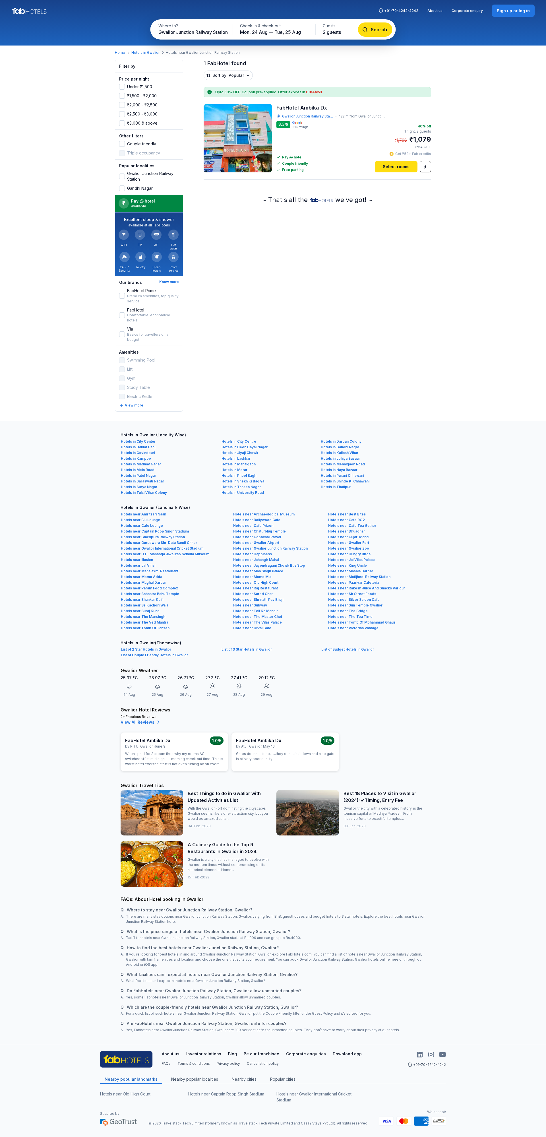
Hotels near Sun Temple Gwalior (355, 605)
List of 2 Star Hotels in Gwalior (146, 649)
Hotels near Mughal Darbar (143, 582)
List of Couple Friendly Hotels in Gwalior (154, 655)
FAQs (166, 1063)
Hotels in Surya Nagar (139, 487)
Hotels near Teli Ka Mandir (255, 611)
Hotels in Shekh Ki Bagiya (243, 481)
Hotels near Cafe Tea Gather (352, 525)
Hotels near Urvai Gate (252, 628)
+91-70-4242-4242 (401, 11)
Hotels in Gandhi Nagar (340, 447)
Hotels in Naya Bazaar (339, 470)
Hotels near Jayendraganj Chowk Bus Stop (269, 565)
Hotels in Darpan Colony (341, 441)
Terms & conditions (193, 1063)
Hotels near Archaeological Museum (264, 514)
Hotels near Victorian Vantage (353, 628)
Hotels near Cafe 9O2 (346, 520)
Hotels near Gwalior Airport (256, 542)
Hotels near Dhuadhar (346, 531)
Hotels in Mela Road (137, 470)
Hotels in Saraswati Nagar (142, 481)
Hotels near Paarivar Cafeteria (353, 582)
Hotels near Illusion (137, 560)
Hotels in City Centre (239, 441)
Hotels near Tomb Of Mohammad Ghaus (362, 622)
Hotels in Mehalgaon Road (343, 464)
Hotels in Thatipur (336, 487)
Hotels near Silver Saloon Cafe (354, 599)
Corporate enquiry (467, 11)
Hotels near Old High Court (255, 582)
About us (434, 11)
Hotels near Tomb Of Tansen (145, 628)
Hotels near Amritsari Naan (143, 514)
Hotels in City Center (138, 441)
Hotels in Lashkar (236, 458)
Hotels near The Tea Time (350, 616)
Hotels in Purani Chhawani (342, 475)
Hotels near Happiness (252, 554)
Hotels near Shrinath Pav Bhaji (258, 599)
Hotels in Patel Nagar (138, 475)
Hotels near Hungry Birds (349, 554)
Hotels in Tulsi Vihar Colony (144, 492)
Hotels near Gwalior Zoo (348, 548)
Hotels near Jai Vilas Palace (351, 560)
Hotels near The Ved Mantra (144, 622)
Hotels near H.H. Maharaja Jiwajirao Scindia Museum (165, 554)
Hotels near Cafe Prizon (253, 525)
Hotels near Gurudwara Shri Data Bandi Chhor (159, 542)
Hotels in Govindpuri (138, 453)
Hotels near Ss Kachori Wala (144, 605)
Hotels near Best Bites (347, 514)
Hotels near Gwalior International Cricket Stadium (162, 548)
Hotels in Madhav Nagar (141, 464)
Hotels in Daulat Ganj (138, 447)
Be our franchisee (261, 1053)
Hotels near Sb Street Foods (352, 594)
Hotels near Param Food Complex (149, 588)
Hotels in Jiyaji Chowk (240, 453)
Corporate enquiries (306, 1053)
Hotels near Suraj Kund (140, 611)
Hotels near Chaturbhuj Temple (259, 531)
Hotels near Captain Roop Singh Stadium (155, 531)
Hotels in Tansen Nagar (241, 487)
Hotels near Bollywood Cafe (256, 520)
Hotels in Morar (234, 470)
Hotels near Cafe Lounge (142, 525)
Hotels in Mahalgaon (239, 464)
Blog (232, 1053)
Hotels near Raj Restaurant (255, 588)
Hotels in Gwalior (145, 52)
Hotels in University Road (243, 492)
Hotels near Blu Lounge (140, 520)
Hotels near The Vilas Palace (257, 622)
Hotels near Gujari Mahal (348, 537)
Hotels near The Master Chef (257, 616)
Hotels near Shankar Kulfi (142, 599)
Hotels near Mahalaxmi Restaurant (149, 571)
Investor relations (203, 1053)
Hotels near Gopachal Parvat (257, 537)
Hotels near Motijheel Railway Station (359, 577)
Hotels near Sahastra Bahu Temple (150, 594)
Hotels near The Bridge (348, 611)
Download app (347, 1053)
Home (120, 52)
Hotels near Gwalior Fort (348, 542)
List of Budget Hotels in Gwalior (347, 649)
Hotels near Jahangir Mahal (256, 560)
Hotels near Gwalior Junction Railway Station (270, 548)
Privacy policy (228, 1063)
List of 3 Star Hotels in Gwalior (247, 649)
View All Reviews (137, 722)
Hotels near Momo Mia (252, 577)
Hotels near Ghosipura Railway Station (153, 537)
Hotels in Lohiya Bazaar (340, 458)
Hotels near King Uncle (347, 565)
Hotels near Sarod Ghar (253, 594)
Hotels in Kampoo (136, 458)
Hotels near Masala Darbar (350, 571)
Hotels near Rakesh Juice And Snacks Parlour (366, 588)
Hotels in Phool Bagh (239, 475)
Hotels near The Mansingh (143, 616)
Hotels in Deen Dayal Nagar (245, 447)
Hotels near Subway (250, 605)
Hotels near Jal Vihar (138, 565)
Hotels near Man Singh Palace (258, 571)
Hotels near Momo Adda (141, 577)
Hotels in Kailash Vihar (339, 453)
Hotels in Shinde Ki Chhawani (345, 481)
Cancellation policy (263, 1063)
